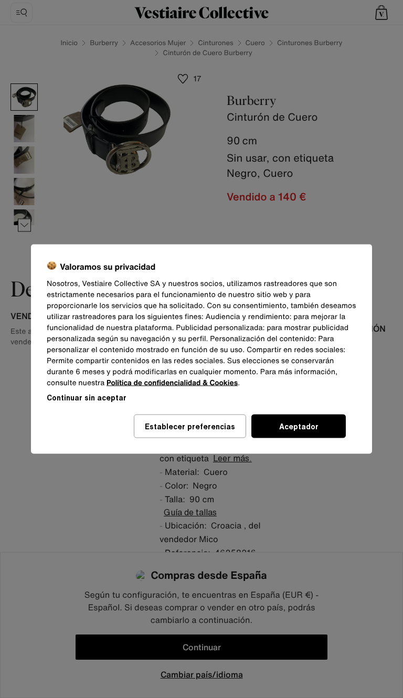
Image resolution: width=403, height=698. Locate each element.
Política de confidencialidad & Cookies (172, 382)
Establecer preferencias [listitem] (190, 426)
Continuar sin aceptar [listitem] (86, 397)
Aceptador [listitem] (299, 426)
